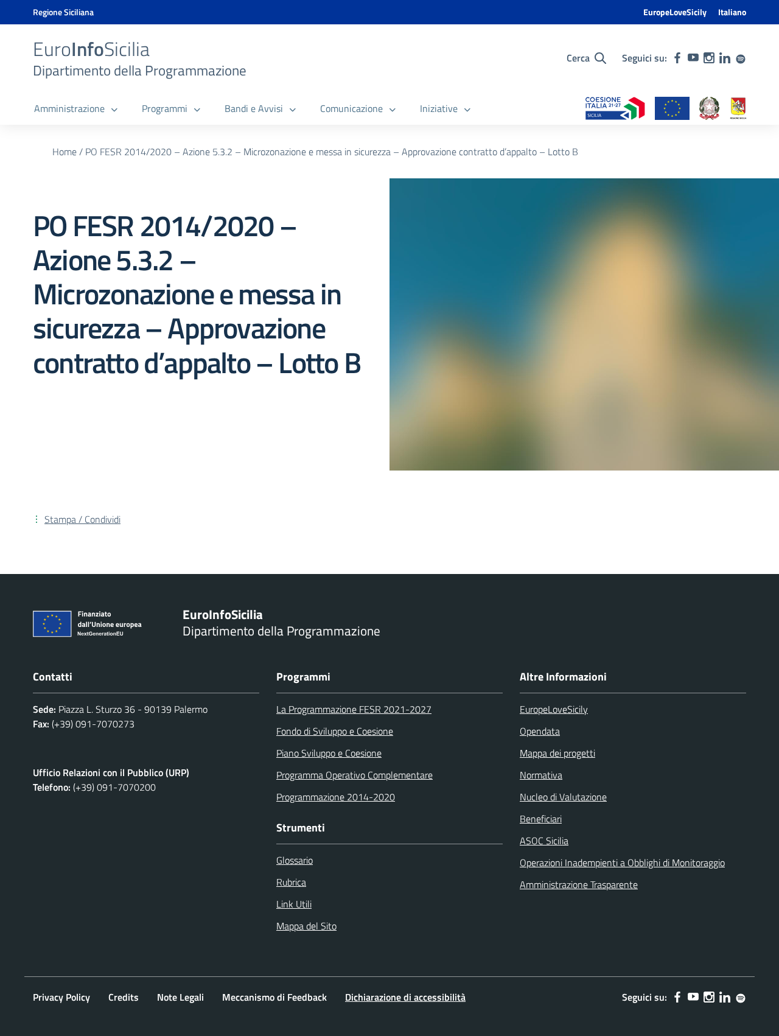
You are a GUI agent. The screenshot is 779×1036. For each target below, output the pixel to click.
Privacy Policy (61, 997)
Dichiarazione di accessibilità (405, 997)
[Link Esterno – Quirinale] (709, 109)
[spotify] (740, 58)
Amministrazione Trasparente (579, 884)
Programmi (164, 108)
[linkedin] (724, 57)
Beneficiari (541, 818)
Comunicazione (351, 108)
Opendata (540, 731)
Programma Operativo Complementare (354, 775)
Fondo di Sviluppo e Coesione (334, 731)
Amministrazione (69, 108)
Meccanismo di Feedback (274, 997)
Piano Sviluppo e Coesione (329, 753)
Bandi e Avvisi (254, 108)
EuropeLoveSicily (675, 11)
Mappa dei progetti (557, 753)
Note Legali (180, 997)
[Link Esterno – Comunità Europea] (672, 109)
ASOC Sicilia (544, 840)
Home (64, 151)
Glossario (294, 860)
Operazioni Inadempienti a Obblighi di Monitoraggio (622, 862)
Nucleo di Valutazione (563, 796)
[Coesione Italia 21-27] (615, 109)
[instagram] (709, 57)
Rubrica (291, 882)
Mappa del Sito (306, 926)
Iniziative (439, 108)
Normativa (541, 775)
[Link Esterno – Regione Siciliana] (738, 109)
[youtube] (693, 57)
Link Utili (294, 904)
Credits (123, 997)
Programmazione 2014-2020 (335, 796)
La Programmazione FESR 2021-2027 (353, 709)
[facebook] (677, 57)
